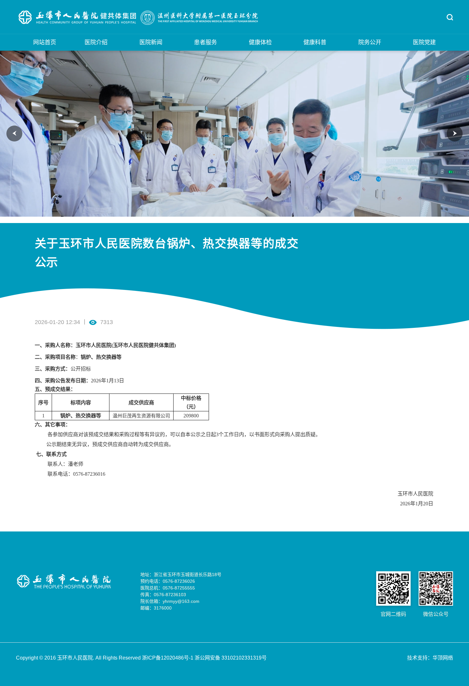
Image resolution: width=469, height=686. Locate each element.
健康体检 (260, 42)
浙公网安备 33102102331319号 (231, 658)
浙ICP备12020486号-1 (168, 658)
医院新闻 (150, 42)
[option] (234, 134)
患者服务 (205, 42)
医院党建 (424, 42)
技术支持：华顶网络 (430, 658)
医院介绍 (96, 42)
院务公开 (369, 42)
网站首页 (44, 42)
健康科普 (314, 42)
